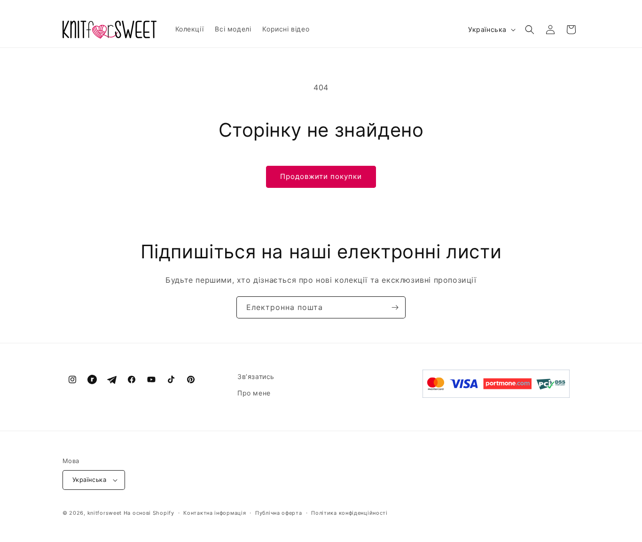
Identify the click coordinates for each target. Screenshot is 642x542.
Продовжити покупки (321, 176)
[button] (529, 29)
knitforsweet (104, 513)
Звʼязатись (255, 376)
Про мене (254, 393)
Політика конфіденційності (349, 513)
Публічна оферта (278, 513)
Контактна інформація (214, 513)
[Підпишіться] (394, 307)
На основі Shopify (149, 513)
